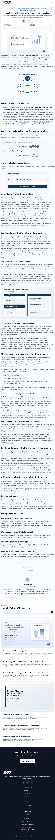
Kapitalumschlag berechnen (27, 186)
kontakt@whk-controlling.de (27, 824)
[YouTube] (27, 782)
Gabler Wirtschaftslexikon (31, 220)
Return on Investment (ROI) (42, 122)
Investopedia (10, 443)
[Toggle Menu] (51, 2)
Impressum (27, 809)
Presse (27, 798)
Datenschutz (27, 811)
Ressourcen (28, 793)
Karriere (28, 801)
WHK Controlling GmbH (23, 836)
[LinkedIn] (23, 782)
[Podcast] (31, 782)
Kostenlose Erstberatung (27, 822)
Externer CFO (27, 790)
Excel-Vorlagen (27, 796)
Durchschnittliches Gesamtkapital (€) (19, 180)
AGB (27, 814)
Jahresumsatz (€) (13, 173)
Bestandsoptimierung (11, 116)
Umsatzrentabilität (23, 122)
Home (9, 8)
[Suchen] (52, 612)
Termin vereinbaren (27, 761)
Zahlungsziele (12, 375)
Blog (12, 8)
